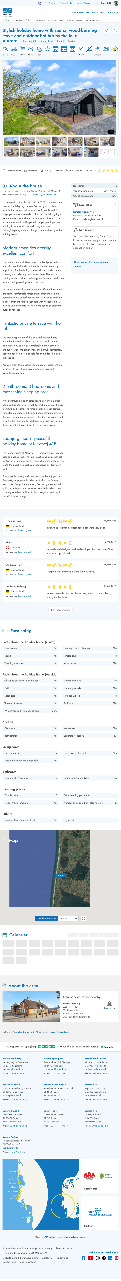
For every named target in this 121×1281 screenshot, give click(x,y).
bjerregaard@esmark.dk (55, 1069)
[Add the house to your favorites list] (115, 31)
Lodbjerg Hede (46, 41)
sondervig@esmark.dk (79, 1016)
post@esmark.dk (10, 1147)
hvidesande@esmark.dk (96, 1069)
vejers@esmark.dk (93, 1095)
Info (102, 12)
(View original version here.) (45, 194)
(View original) (24, 530)
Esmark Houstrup (11, 1084)
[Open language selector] (39, 3)
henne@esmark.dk (52, 1095)
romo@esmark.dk (93, 1121)
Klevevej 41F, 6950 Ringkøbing (52, 1032)
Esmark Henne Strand (55, 1084)
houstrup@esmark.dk (12, 1095)
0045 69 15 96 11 (78, 1013)
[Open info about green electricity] (113, 50)
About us (113, 12)
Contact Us (47, 1258)
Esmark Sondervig (83, 212)
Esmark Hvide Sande (95, 1058)
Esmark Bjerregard (53, 1058)
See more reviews (60, 610)
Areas (16, 1032)
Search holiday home (85, 12)
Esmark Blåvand (11, 1110)
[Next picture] (110, 97)
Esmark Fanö (50, 1110)
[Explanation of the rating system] (12, 41)
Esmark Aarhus (10, 1136)
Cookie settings (28, 1262)
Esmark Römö (92, 1110)
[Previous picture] (8, 97)
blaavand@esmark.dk (12, 1121)
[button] (60, 875)
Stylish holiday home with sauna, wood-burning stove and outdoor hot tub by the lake (62, 20)
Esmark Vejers (92, 1084)
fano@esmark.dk (51, 1121)
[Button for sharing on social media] (106, 31)
